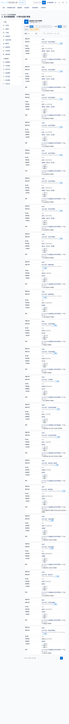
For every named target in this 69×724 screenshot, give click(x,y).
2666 (43, 460)
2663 (43, 377)
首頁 (4, 14)
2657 (43, 206)
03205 (45, 649)
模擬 (61, 43)
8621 (43, 600)
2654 (43, 123)
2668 (43, 516)
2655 (43, 150)
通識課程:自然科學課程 (55, 59)
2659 (43, 262)
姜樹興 (43, 305)
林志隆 (43, 611)
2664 (43, 405)
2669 (43, 544)
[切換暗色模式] (66, 2)
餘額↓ (26, 29)
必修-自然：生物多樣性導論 (49, 407)
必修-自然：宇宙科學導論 (48, 324)
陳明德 (43, 51)
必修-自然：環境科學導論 (48, 630)
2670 (43, 572)
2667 (43, 487)
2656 (43, 178)
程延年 (43, 472)
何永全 (43, 389)
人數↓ (64, 26)
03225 (45, 592)
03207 (45, 397)
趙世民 (43, 416)
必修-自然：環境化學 (47, 574)
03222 (45, 507)
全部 (31, 26)
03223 (45, 425)
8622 (43, 628)
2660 (43, 292)
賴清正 (43, 584)
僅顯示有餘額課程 (34, 29)
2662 (43, 349)
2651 (43, 39)
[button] (27, 7)
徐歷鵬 (43, 528)
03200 (45, 59)
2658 (43, 234)
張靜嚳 (43, 162)
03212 (45, 536)
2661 (43, 321)
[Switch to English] (59, 2)
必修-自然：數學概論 (47, 489)
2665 (43, 433)
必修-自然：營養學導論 (48, 264)
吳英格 (53, 79)
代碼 (60, 26)
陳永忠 (48, 162)
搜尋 (44, 2)
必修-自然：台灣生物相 (48, 519)
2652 (43, 67)
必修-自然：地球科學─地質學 (49, 463)
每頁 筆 (31, 33)
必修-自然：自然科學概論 (48, 42)
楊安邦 (48, 51)
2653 (43, 95)
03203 (45, 284)
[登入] (56, 2)
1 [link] (61, 658)
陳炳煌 (53, 190)
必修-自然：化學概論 (47, 379)
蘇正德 (43, 275)
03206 (45, 341)
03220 (45, 480)
